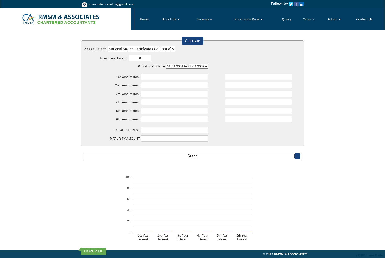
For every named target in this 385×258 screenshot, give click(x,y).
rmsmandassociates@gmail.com (111, 4)
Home (144, 19)
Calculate (192, 41)
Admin (333, 19)
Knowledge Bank (247, 19)
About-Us (169, 19)
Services (203, 19)
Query (286, 19)
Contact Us (364, 19)
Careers (308, 19)
